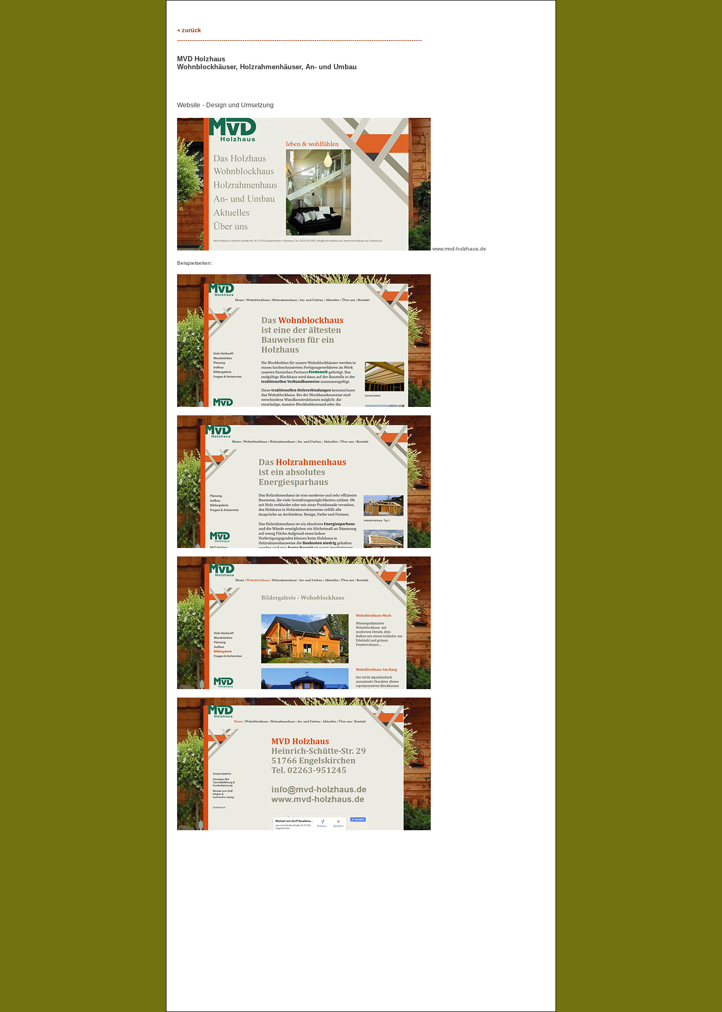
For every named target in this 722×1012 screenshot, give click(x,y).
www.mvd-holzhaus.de (458, 249)
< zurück (189, 30)
